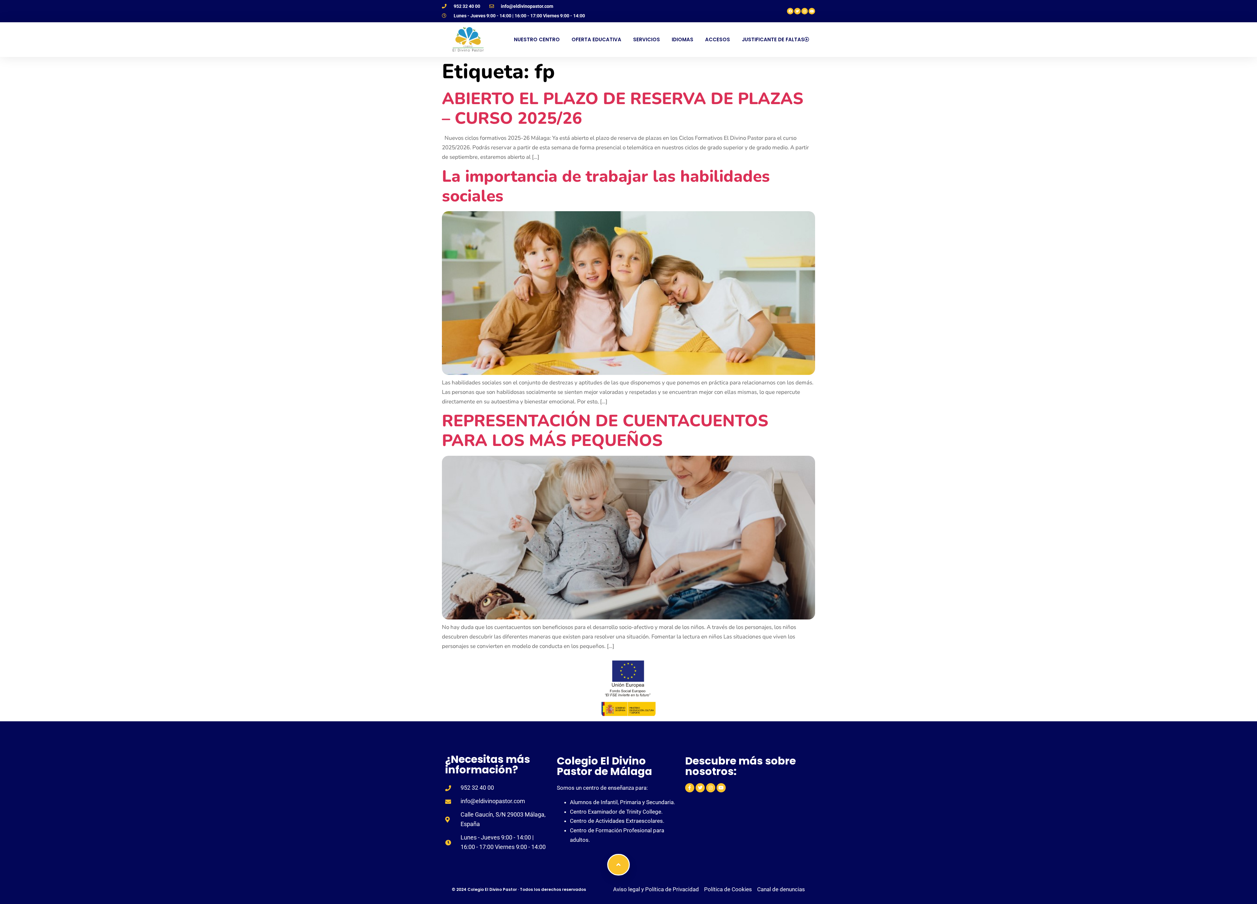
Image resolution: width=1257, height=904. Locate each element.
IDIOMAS (682, 39)
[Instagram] (804, 11)
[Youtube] (812, 11)
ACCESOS (717, 39)
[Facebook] (790, 11)
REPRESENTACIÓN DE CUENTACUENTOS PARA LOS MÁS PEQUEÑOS (605, 431)
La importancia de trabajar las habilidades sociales (606, 186)
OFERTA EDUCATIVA (596, 39)
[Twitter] (797, 11)
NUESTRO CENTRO (537, 39)
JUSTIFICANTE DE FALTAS (773, 39)
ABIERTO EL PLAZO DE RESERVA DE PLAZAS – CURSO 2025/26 (622, 108)
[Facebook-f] (689, 787)
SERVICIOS (646, 39)
